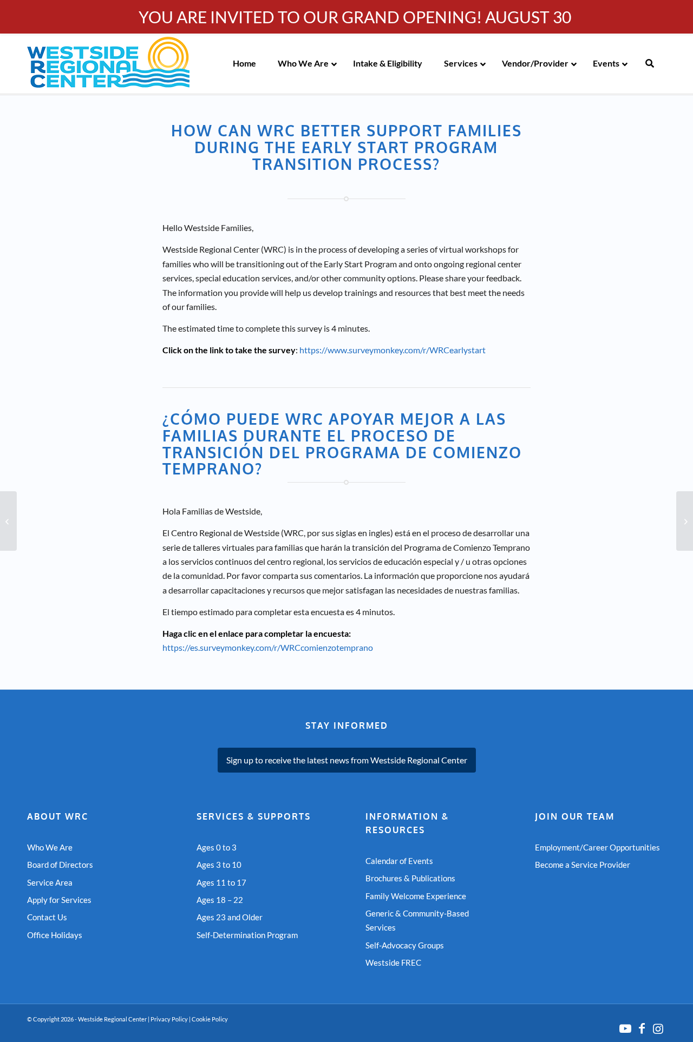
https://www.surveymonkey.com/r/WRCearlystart (392, 350)
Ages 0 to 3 (217, 847)
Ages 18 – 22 (220, 900)
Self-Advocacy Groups (404, 945)
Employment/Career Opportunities (597, 847)
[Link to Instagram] (658, 1028)
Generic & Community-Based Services (417, 920)
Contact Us (47, 917)
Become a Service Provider (582, 864)
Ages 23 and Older (230, 917)
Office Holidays (54, 935)
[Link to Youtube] (625, 1028)
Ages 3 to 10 (219, 864)
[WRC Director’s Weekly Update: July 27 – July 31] (8, 521)
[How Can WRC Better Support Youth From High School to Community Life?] (684, 521)
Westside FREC (393, 962)
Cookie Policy (210, 1019)
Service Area (50, 882)
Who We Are (50, 847)
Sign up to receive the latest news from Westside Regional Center (346, 760)
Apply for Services (59, 900)
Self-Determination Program (247, 935)
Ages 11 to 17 (221, 882)
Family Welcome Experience (415, 896)
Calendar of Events (399, 861)
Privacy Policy (169, 1019)
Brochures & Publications (410, 878)
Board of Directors (60, 864)
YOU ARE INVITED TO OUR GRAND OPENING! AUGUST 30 (355, 17)
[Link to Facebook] (641, 1028)
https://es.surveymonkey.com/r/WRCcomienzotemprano (267, 647)
